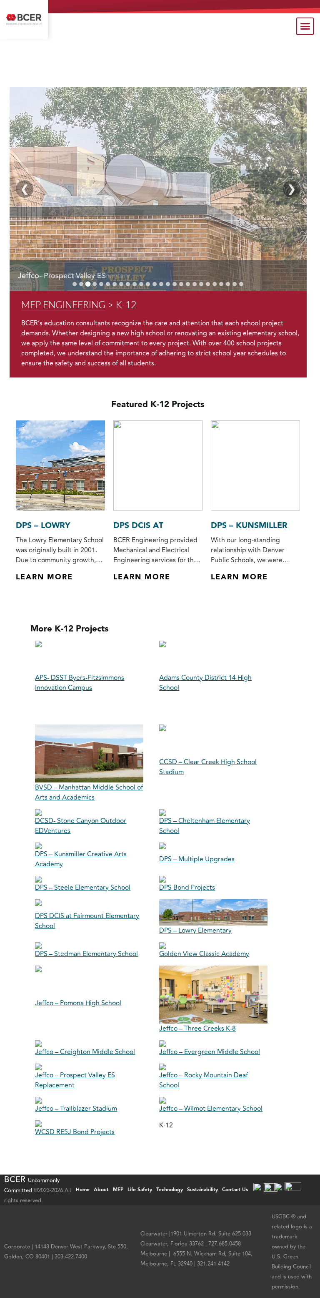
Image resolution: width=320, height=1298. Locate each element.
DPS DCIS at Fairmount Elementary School (87, 921)
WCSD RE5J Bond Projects (75, 1132)
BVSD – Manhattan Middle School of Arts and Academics (89, 792)
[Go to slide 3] (88, 284)
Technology (169, 1190)
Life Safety (140, 1190)
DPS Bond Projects (187, 888)
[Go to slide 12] (148, 284)
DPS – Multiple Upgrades (197, 859)
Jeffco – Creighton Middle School (85, 1052)
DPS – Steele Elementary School (82, 888)
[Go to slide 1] (74, 284)
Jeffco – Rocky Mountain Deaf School (203, 1080)
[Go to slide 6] (108, 284)
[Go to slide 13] (154, 284)
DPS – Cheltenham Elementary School (204, 826)
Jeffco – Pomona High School (78, 1003)
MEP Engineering (63, 305)
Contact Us (235, 1190)
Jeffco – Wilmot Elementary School (210, 1109)
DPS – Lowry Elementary (195, 931)
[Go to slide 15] (168, 284)
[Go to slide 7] (114, 284)
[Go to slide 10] (134, 284)
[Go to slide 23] (221, 284)
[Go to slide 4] (94, 284)
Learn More (44, 577)
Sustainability (202, 1190)
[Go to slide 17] (181, 284)
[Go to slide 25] (234, 284)
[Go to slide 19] (194, 284)
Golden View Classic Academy (204, 954)
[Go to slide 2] (81, 284)
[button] (305, 26)
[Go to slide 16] (174, 284)
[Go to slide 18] (188, 284)
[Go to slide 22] (214, 284)
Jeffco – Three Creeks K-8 (197, 1029)
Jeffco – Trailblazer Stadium (76, 1109)
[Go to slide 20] (201, 284)
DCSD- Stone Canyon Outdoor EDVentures (80, 826)
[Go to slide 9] (128, 284)
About (101, 1190)
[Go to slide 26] (241, 284)
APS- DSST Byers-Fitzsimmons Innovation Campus (79, 683)
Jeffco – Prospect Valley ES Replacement (75, 1080)
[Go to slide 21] (208, 284)
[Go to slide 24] (228, 284)
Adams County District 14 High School (205, 683)
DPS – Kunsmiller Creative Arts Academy (81, 859)
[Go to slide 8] (121, 284)
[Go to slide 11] (141, 284)
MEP (118, 1190)
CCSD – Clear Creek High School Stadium (208, 767)
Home (83, 1190)
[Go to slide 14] (161, 284)
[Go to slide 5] (101, 284)
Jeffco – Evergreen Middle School (209, 1052)
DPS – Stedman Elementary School (86, 954)
